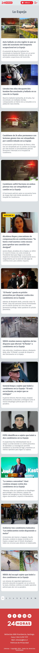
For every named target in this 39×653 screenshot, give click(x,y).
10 (35, 598)
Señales (27, 3)
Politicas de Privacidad (19, 642)
